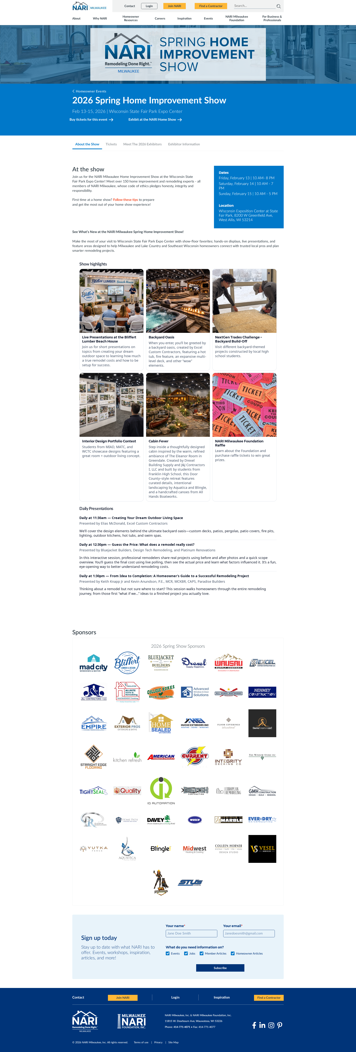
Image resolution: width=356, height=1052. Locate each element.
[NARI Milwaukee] (89, 5)
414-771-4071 (182, 1027)
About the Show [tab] (87, 144)
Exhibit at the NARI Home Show (152, 119)
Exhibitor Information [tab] (184, 144)
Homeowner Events (91, 91)
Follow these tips (125, 200)
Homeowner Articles (249, 953)
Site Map (173, 1042)
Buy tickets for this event (88, 119)
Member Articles (215, 953)
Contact (78, 997)
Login (175, 997)
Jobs (192, 953)
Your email (232, 926)
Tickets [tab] (111, 144)
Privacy (158, 1042)
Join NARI (122, 997)
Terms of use (141, 1042)
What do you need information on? (195, 947)
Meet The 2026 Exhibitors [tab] (142, 144)
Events (175, 953)
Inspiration (222, 997)
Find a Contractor (269, 997)
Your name (175, 926)
